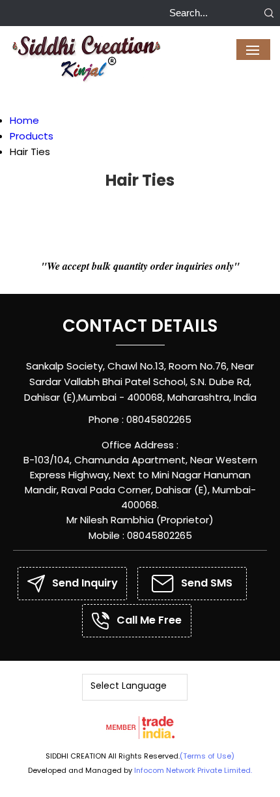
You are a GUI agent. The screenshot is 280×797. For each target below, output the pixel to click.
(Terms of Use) (207, 756)
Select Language (129, 685)
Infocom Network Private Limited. (193, 770)
